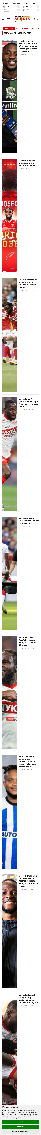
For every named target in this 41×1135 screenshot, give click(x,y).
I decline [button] (20, 1127)
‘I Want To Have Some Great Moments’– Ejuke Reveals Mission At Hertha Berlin (28, 761)
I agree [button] (20, 1122)
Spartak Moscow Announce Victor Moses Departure (27, 163)
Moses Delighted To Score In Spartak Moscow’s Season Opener (28, 283)
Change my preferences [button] (20, 1131)
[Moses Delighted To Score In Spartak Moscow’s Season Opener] (9, 335)
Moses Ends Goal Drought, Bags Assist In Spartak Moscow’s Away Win (28, 999)
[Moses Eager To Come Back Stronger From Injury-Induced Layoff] (9, 454)
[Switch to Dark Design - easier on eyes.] (37, 19)
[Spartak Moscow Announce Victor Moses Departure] (9, 215)
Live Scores (9, 28)
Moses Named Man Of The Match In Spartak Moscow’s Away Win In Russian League (28, 881)
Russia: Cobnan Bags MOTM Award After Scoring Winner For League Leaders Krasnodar (29, 46)
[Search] (34, 18)
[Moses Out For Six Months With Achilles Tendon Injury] (9, 573)
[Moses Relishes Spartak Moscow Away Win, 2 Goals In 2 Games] (9, 692)
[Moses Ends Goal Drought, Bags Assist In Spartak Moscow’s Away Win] (9, 1050)
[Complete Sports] (22, 18)
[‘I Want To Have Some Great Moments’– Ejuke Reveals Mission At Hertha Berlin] (9, 812)
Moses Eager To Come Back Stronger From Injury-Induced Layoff (28, 403)
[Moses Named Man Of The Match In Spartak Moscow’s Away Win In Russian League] (9, 931)
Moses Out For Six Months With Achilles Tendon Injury (29, 521)
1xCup (33, 28)
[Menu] (6, 18)
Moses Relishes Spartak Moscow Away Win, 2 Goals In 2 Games (29, 641)
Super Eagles (22, 28)
